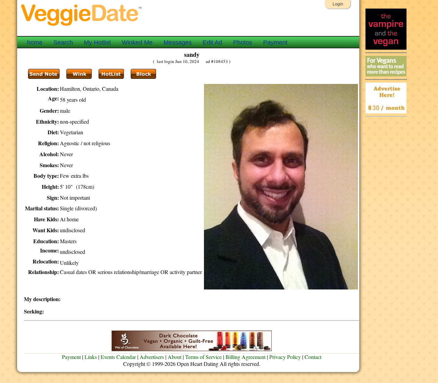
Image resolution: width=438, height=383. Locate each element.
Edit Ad (212, 42)
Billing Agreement (246, 356)
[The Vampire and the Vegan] (386, 48)
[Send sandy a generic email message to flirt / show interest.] (79, 74)
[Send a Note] (44, 74)
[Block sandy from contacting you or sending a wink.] (143, 74)
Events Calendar (118, 356)
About (174, 356)
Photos (242, 42)
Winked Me (137, 42)
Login (338, 4)
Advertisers (152, 356)
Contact (313, 356)
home (34, 42)
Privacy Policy (285, 356)
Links (91, 356)
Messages (178, 42)
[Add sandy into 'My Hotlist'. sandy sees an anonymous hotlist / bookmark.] (111, 74)
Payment (275, 42)
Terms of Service (203, 356)
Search (63, 42)
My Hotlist (97, 42)
